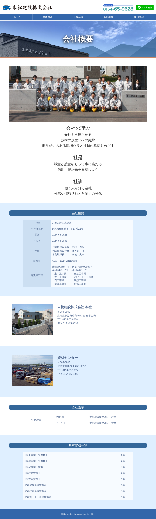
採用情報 (139, 17)
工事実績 (78, 17)
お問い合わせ (118, 7)
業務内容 (47, 17)
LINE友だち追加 (145, 7)
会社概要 (108, 17)
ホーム (17, 17)
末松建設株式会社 (27, 7)
